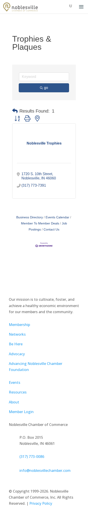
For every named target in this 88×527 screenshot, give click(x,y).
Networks (17, 334)
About (14, 402)
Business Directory (29, 217)
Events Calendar (57, 217)
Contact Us (51, 229)
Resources (18, 392)
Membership (19, 324)
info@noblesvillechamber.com (45, 470)
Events (14, 382)
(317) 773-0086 (31, 456)
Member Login (21, 411)
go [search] (46, 88)
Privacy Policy (40, 503)
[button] (15, 111)
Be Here (16, 344)
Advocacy (17, 353)
